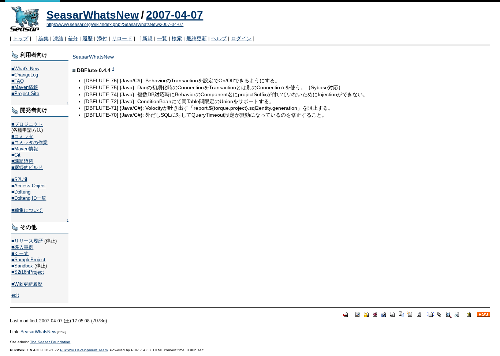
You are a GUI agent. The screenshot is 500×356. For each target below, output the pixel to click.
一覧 (162, 38)
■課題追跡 (22, 161)
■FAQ (17, 81)
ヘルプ (219, 38)
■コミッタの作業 (29, 142)
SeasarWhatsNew (92, 15)
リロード (122, 38)
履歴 (87, 38)
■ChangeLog (24, 75)
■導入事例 (22, 247)
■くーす (20, 253)
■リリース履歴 (27, 241)
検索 (177, 38)
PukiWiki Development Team (84, 350)
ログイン (241, 38)
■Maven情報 (24, 87)
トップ (20, 38)
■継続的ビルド (27, 167)
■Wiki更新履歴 (26, 284)
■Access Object (28, 185)
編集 (43, 38)
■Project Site (25, 93)
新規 (147, 38)
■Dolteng (20, 192)
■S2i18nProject (27, 272)
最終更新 (196, 38)
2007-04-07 (174, 15)
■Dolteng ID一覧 (28, 198)
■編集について (27, 210)
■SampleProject (28, 259)
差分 (73, 38)
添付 (102, 38)
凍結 (58, 38)
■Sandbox (22, 266)
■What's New (25, 68)
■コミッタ (22, 136)
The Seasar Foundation (50, 342)
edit (15, 295)
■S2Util (19, 179)
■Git (15, 155)
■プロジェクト (27, 124)
